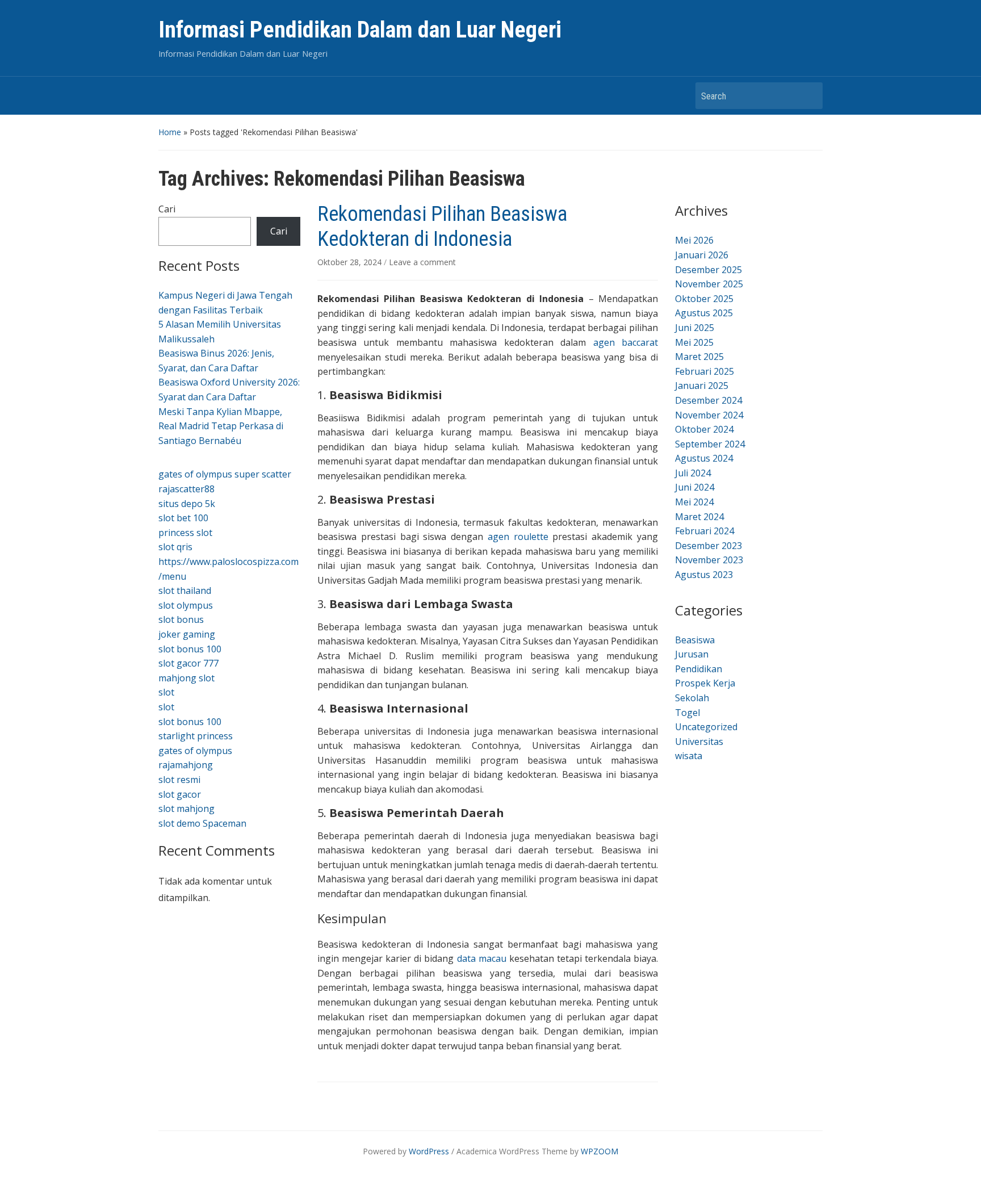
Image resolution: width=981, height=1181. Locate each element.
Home (169, 132)
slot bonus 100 (189, 649)
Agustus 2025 (704, 313)
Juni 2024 (694, 487)
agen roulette (518, 536)
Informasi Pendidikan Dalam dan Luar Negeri (359, 29)
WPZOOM (599, 1151)
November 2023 (709, 560)
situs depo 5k (186, 503)
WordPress (429, 1151)
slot (166, 692)
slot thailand (184, 590)
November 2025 (709, 284)
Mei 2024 (694, 502)
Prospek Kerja (705, 683)
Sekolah (692, 698)
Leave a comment (422, 262)
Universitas (699, 741)
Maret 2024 (699, 516)
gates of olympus (195, 750)
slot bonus (181, 619)
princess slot (185, 532)
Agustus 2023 (704, 574)
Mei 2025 (694, 342)
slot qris (175, 547)
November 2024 (709, 415)
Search (808, 95)
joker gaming (186, 634)
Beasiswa (695, 640)
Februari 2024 (704, 531)
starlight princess (195, 736)
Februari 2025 (704, 371)
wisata (688, 755)
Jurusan (691, 654)
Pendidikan (698, 669)
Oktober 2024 (704, 429)
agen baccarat (625, 342)
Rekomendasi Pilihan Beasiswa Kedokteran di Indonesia (442, 226)
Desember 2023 (708, 545)
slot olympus (185, 605)
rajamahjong (185, 765)
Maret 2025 (699, 356)
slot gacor (179, 794)
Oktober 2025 (704, 298)
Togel (687, 712)
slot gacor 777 (188, 663)
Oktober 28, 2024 (350, 262)
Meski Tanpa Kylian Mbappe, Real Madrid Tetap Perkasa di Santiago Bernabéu (220, 426)
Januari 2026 (701, 255)
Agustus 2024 (704, 458)
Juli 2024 (693, 473)
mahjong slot (186, 678)
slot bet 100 (183, 518)
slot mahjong (186, 808)
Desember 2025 (708, 269)
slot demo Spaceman (202, 823)
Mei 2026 (694, 240)
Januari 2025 (701, 385)
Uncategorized (706, 727)
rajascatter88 (186, 489)
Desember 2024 (708, 400)
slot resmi (179, 779)
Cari (166, 209)
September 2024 (710, 444)
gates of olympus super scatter (224, 474)
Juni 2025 (694, 327)
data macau (481, 958)
